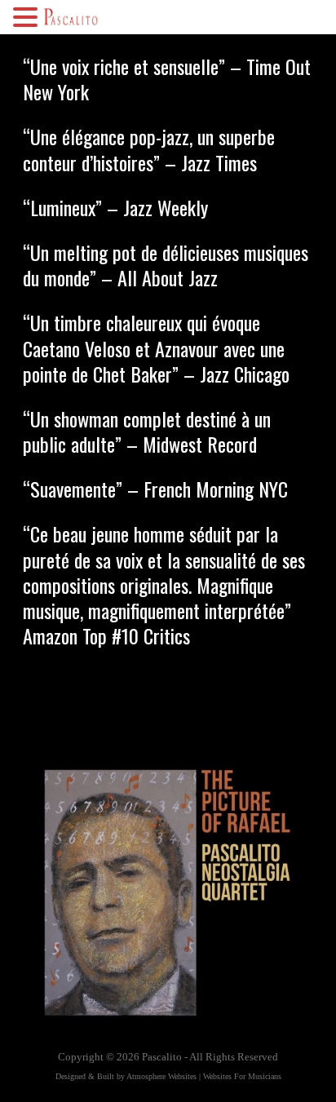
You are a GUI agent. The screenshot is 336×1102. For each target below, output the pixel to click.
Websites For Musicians (242, 1076)
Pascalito (162, 1057)
